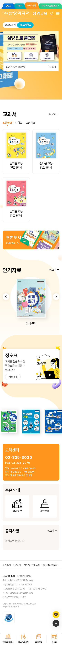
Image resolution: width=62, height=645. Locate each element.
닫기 (53, 66)
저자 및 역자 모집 (32, 564)
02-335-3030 (18, 457)
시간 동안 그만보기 (16, 67)
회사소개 (7, 564)
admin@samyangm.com (21, 593)
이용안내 (17, 564)
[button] (6, 296)
